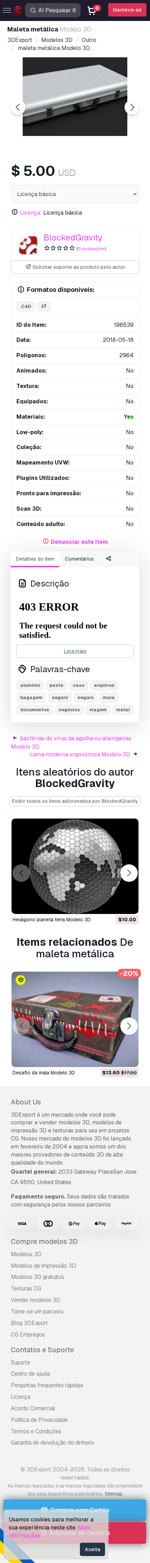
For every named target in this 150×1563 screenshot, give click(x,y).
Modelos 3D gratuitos (37, 1277)
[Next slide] (132, 107)
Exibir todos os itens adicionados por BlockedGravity (75, 801)
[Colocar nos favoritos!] (128, 904)
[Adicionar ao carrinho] (114, 904)
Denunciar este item (79, 542)
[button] (128, 873)
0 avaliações (91, 249)
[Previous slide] (18, 107)
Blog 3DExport (29, 1323)
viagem (98, 710)
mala (109, 697)
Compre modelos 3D (44, 1241)
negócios (69, 710)
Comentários (79, 559)
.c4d (25, 306)
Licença (20, 1396)
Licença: (31, 212)
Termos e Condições (36, 1431)
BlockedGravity (73, 237)
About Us (26, 1102)
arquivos (104, 685)
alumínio (30, 685)
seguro (60, 697)
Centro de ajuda (30, 1373)
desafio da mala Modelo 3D (44, 1072)
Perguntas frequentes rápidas (47, 1385)
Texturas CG (26, 1288)
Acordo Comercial (33, 1408)
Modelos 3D (26, 1254)
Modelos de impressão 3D (43, 1265)
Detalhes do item (35, 559)
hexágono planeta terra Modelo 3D (52, 919)
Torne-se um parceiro (37, 1311)
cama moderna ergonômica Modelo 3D (80, 754)
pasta (56, 685)
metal (123, 710)
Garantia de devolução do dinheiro (52, 1442)
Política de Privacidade (39, 1420)
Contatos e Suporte (42, 1349)
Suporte (20, 1362)
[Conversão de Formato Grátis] (43, 307)
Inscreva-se (127, 10)
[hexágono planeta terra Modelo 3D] (75, 866)
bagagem (31, 697)
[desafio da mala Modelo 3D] (75, 1019)
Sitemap (113, 1494)
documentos (34, 710)
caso (78, 685)
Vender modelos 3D (35, 1300)
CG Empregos (28, 1334)
